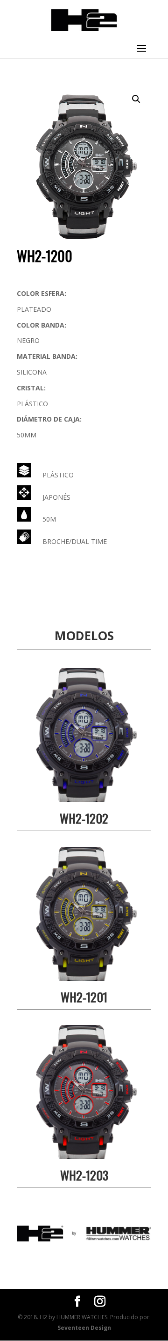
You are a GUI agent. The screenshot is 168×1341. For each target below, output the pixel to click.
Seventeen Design (84, 1328)
